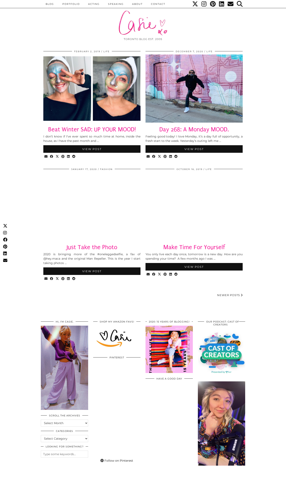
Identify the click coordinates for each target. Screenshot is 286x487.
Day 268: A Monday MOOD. (194, 129)
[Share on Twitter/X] (57, 156)
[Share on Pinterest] (63, 156)
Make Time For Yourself (194, 247)
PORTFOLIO (71, 4)
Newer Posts (229, 295)
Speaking (116, 4)
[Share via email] (46, 156)
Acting (94, 4)
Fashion (106, 169)
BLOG (50, 4)
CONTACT (158, 4)
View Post (92, 149)
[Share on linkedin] (68, 156)
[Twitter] (195, 4)
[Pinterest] (213, 4)
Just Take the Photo (92, 247)
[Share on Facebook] (52, 156)
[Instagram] (204, 4)
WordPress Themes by (222, 482)
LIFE (106, 51)
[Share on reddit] (74, 156)
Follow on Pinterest (118, 460)
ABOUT (137, 4)
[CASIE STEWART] (143, 19)
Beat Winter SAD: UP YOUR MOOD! (92, 129)
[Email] (231, 4)
